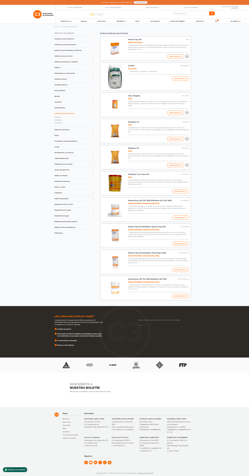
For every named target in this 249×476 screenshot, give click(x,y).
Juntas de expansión (61, 170)
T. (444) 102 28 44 (118, 446)
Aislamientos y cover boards (64, 73)
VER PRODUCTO (175, 56)
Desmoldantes (59, 108)
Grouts (56, 147)
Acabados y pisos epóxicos (64, 39)
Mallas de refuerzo (61, 175)
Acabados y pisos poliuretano (65, 44)
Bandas (57, 96)
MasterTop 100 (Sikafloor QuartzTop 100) (147, 227)
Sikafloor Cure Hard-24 (138, 174)
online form (149, 325)
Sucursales (155, 21)
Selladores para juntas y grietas (65, 221)
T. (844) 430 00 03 (90, 446)
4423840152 (194, 7)
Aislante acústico (60, 79)
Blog (137, 21)
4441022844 (234, 6)
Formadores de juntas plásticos (65, 141)
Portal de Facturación (71, 435)
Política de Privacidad (145, 473)
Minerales (58, 123)
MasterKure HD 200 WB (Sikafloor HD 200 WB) (150, 200)
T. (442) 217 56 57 (173, 451)
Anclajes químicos (61, 85)
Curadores (58, 102)
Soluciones (67, 422)
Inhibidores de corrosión (63, 164)
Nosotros (102, 21)
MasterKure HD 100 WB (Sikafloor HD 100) (147, 279)
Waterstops (58, 233)
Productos (66, 425)
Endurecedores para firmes (64, 113)
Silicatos (57, 117)
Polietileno (58, 193)
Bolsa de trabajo (178, 21)
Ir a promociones (140, 2)
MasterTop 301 (135, 39)
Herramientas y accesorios (64, 153)
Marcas (84, 21)
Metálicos (58, 120)
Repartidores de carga (62, 210)
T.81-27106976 (128, 430)
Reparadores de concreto (63, 204)
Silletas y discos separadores (64, 227)
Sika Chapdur (134, 96)
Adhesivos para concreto (63, 56)
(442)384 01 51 (156, 448)
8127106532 (117, 7)
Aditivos (57, 67)
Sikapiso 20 (133, 148)
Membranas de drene (62, 181)
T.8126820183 (144, 430)
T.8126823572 (172, 430)
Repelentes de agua (61, 216)
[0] (216, 21)
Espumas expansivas (61, 130)
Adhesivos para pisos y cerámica (66, 62)
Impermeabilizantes (61, 158)
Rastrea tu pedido (69, 438)
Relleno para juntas (61, 198)
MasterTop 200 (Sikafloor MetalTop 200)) (147, 253)
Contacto (200, 21)
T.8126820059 (155, 430)
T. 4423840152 (144, 448)
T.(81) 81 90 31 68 (90, 427)
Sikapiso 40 (133, 122)
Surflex (131, 66)
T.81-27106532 (117, 430)
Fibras (56, 135)
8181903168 (78, 7)
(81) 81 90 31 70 (102, 427)
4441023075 (234, 8)
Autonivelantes (59, 90)
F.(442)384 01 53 (145, 451)
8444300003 (154, 7)
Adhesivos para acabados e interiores (68, 50)
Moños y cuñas (59, 187)
